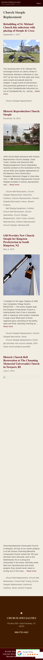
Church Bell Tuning (23, 581)
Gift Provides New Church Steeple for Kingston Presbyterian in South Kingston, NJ (18, 240)
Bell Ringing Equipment (16, 208)
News (24, 201)
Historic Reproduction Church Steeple (21, 112)
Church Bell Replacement (17, 578)
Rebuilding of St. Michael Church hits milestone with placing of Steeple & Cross (19, 27)
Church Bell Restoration (16, 191)
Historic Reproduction (21, 198)
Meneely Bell (23, 225)
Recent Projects (25, 588)
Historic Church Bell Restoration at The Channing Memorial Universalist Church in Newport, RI (21, 362)
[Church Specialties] (11, 3)
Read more (14, 185)
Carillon (30, 208)
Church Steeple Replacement (19, 101)
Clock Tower (21, 218)
